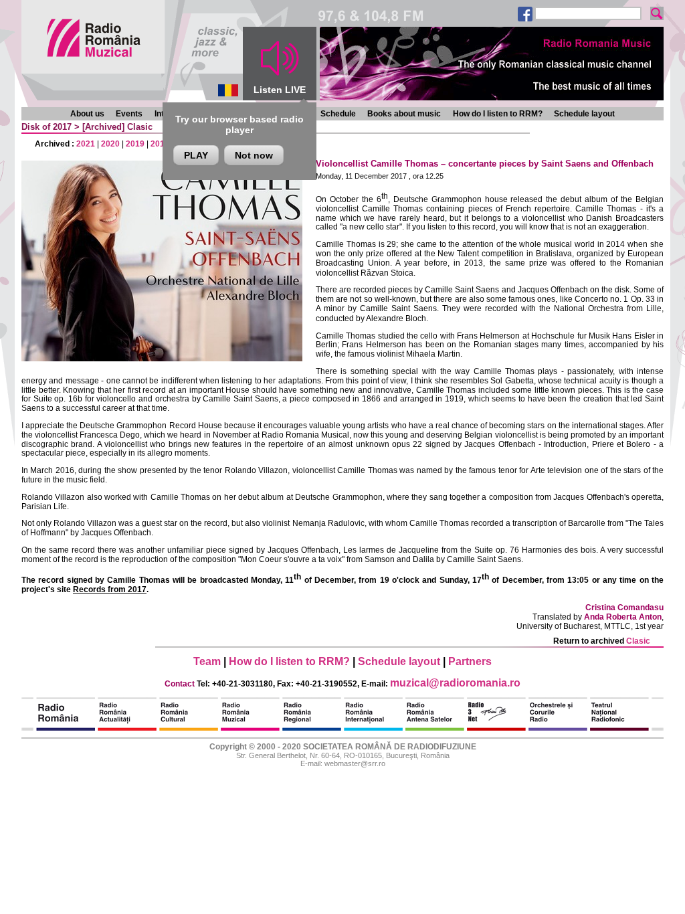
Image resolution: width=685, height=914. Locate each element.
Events (129, 113)
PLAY (196, 155)
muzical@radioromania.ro (455, 683)
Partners (470, 661)
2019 (135, 144)
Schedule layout (584, 113)
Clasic (140, 127)
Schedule (338, 113)
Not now (254, 155)
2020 (110, 144)
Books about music (404, 113)
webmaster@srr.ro (354, 763)
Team (207, 661)
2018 (160, 144)
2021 (85, 144)
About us (87, 113)
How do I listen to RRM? (498, 113)
